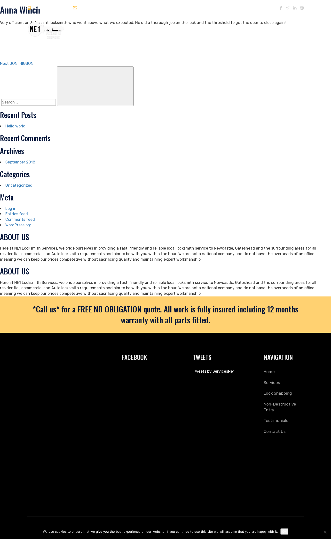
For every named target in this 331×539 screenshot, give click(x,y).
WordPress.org (18, 225)
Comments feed (20, 219)
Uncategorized (18, 185)
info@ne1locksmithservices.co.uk (106, 8)
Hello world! (15, 126)
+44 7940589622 (47, 8)
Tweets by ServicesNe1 (214, 371)
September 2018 (20, 162)
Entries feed (16, 214)
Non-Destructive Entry (228, 28)
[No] (325, 532)
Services (169, 28)
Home (152, 28)
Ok (284, 531)
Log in (10, 208)
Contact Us (287, 28)
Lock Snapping (193, 28)
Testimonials (262, 28)
